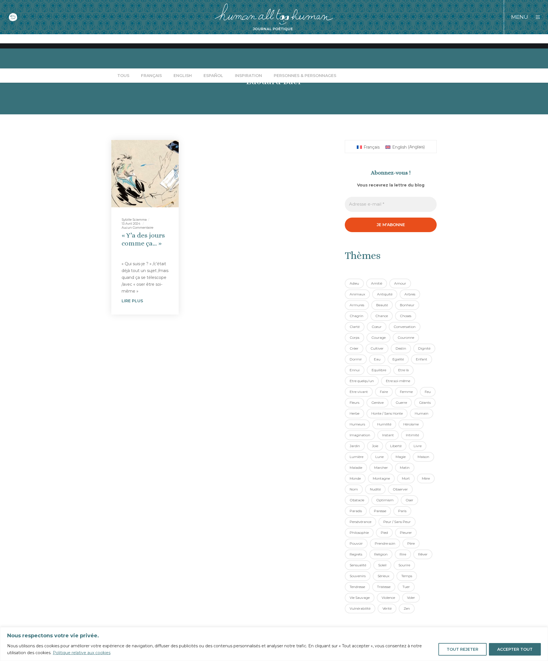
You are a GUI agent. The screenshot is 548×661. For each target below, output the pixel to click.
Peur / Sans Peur (397, 522)
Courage (378, 337)
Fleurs (354, 402)
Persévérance (360, 522)
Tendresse (357, 587)
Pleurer (406, 532)
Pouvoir (356, 543)
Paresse (380, 511)
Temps (406, 576)
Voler (411, 597)
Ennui (355, 370)
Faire (384, 392)
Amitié (376, 283)
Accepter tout (515, 649)
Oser (409, 500)
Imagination (360, 435)
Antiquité (384, 294)
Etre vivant (359, 392)
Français (151, 75)
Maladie (356, 467)
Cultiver (377, 348)
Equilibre (379, 370)
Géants (425, 402)
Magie (401, 457)
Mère (426, 478)
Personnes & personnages (305, 75)
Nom (354, 489)
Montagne (381, 478)
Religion (381, 554)
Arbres (409, 294)
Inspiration (248, 75)
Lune (379, 457)
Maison (423, 457)
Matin (405, 467)
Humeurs (357, 424)
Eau (377, 359)
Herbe (354, 413)
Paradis (356, 511)
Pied (384, 532)
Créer (354, 348)
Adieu (354, 283)
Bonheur (407, 305)
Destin (401, 348)
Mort (406, 478)
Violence (388, 597)
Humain (421, 413)
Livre (418, 446)
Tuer (406, 587)
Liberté (396, 446)
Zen (407, 608)
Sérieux (383, 576)
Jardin (355, 446)
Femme (406, 392)
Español (213, 75)
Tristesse (383, 587)
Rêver (423, 554)
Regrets (356, 554)
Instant (388, 435)
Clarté (355, 327)
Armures (357, 305)
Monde (355, 478)
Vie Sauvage (360, 597)
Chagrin (356, 316)
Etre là (403, 370)
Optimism (385, 500)
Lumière (356, 457)
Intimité (412, 435)
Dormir (356, 359)
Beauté (382, 305)
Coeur (377, 327)
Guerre (401, 402)
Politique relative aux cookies (81, 652)
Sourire (404, 565)
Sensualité (358, 565)
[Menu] (534, 17)
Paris (402, 511)
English (183, 75)
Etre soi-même (398, 381)
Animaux (357, 294)
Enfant (421, 359)
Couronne (406, 337)
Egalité (398, 359)
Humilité (384, 424)
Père (411, 543)
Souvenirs (358, 576)
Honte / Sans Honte (387, 413)
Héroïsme (411, 424)
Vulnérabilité (360, 608)
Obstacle (357, 500)
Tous (123, 75)
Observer (400, 489)
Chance (381, 316)
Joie (375, 446)
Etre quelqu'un (362, 381)
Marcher (381, 467)
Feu (428, 392)
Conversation (405, 327)
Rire (403, 554)
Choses (405, 316)
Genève (377, 402)
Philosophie (359, 532)
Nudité (375, 489)
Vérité (387, 608)
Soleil (382, 565)
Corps (354, 337)
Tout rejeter (462, 649)
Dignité (424, 348)
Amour (400, 283)
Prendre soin (385, 543)
